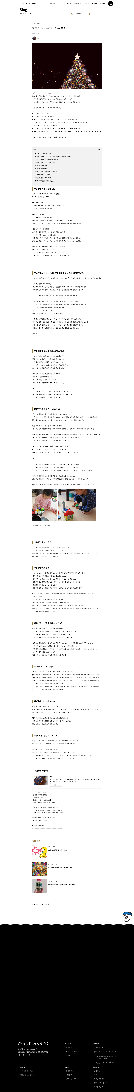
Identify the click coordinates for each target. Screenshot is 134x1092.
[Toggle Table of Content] (98, 149)
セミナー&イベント (72, 1051)
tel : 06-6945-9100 (24, 1055)
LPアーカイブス (71, 1079)
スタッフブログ (99, 1079)
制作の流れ (69, 1047)
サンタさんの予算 (41, 168)
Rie (38, 38)
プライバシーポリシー (101, 1083)
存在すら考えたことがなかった (46, 162)
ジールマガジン (54, 3)
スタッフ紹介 (35, 23)
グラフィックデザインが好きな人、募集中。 (104, 1063)
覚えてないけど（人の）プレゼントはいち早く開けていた (54, 156)
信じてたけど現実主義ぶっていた (46, 172)
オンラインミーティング (27, 1071)
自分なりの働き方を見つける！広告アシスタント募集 (105, 1057)
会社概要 (97, 1071)
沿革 (95, 1075)
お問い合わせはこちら (42, 825)
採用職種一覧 (98, 1047)
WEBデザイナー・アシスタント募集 (105, 1052)
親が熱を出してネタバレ (44, 178)
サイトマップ (98, 1087)
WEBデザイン (78, 3)
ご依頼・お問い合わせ (26, 1075)
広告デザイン (66, 3)
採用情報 (94, 3)
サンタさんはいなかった (44, 153)
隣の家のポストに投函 (43, 175)
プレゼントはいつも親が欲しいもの (47, 159)
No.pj (87, 3)
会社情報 (103, 3)
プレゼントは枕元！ (42, 165)
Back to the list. (43, 904)
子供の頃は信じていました (45, 181)
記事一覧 (56, 785)
